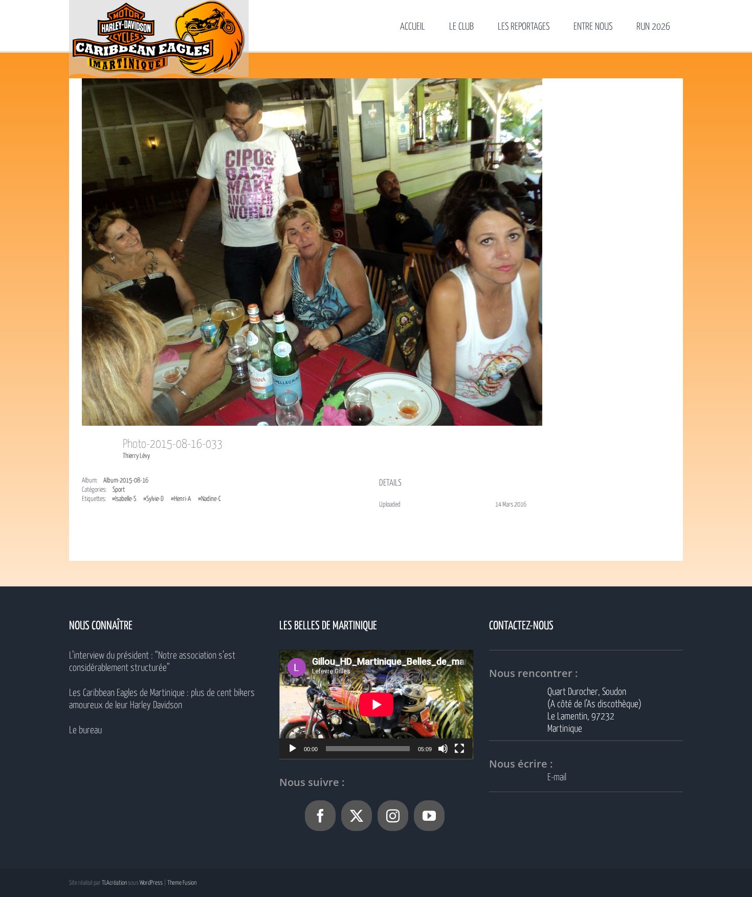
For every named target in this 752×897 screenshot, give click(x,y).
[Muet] (443, 748)
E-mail (556, 777)
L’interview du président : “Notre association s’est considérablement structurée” (152, 662)
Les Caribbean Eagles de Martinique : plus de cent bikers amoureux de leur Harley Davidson (162, 699)
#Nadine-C (209, 499)
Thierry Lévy (136, 456)
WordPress (151, 883)
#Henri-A (181, 499)
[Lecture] (292, 748)
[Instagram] (393, 815)
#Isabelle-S (124, 499)
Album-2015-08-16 (125, 480)
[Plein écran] (459, 748)
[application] (376, 704)
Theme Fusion (181, 883)
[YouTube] (429, 815)
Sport (119, 490)
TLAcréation (114, 883)
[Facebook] (320, 815)
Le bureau (85, 730)
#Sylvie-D (153, 499)
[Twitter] (356, 815)
